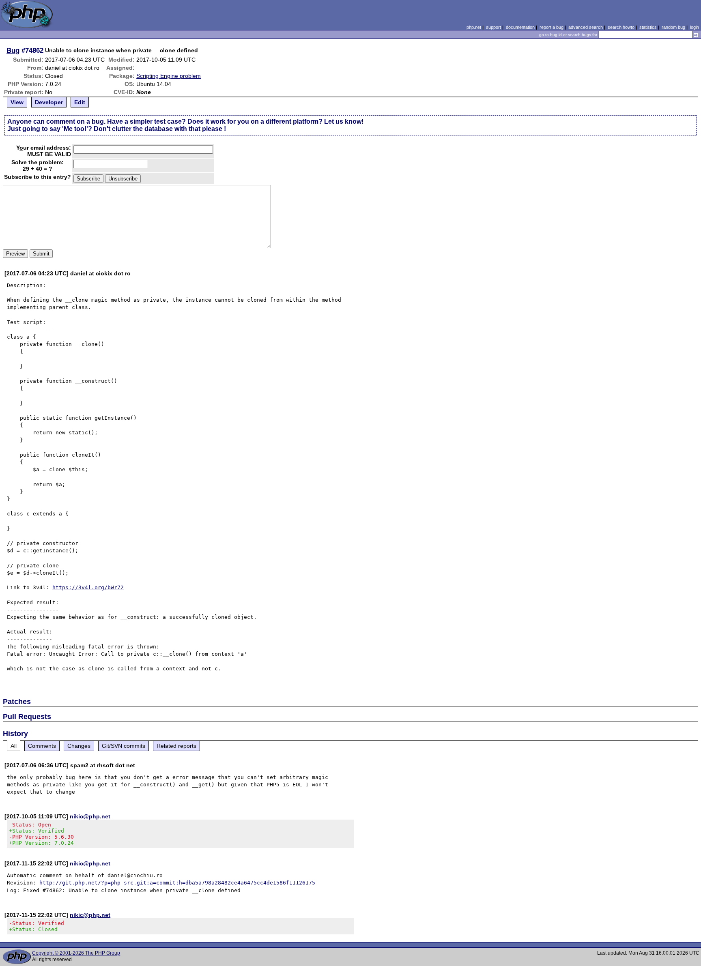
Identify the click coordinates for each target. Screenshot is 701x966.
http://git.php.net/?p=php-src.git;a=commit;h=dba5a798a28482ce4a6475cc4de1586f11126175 (177, 883)
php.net (474, 27)
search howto (621, 27)
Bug (12, 50)
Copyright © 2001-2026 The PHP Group (76, 953)
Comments (42, 746)
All (14, 746)
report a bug (551, 27)
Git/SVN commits (123, 746)
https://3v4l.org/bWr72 (88, 587)
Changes (78, 746)
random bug (673, 27)
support (493, 27)
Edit (79, 102)
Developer (49, 102)
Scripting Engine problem (168, 76)
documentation (520, 27)
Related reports (176, 746)
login (694, 27)
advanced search (585, 27)
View (17, 102)
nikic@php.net (90, 816)
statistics (648, 27)
